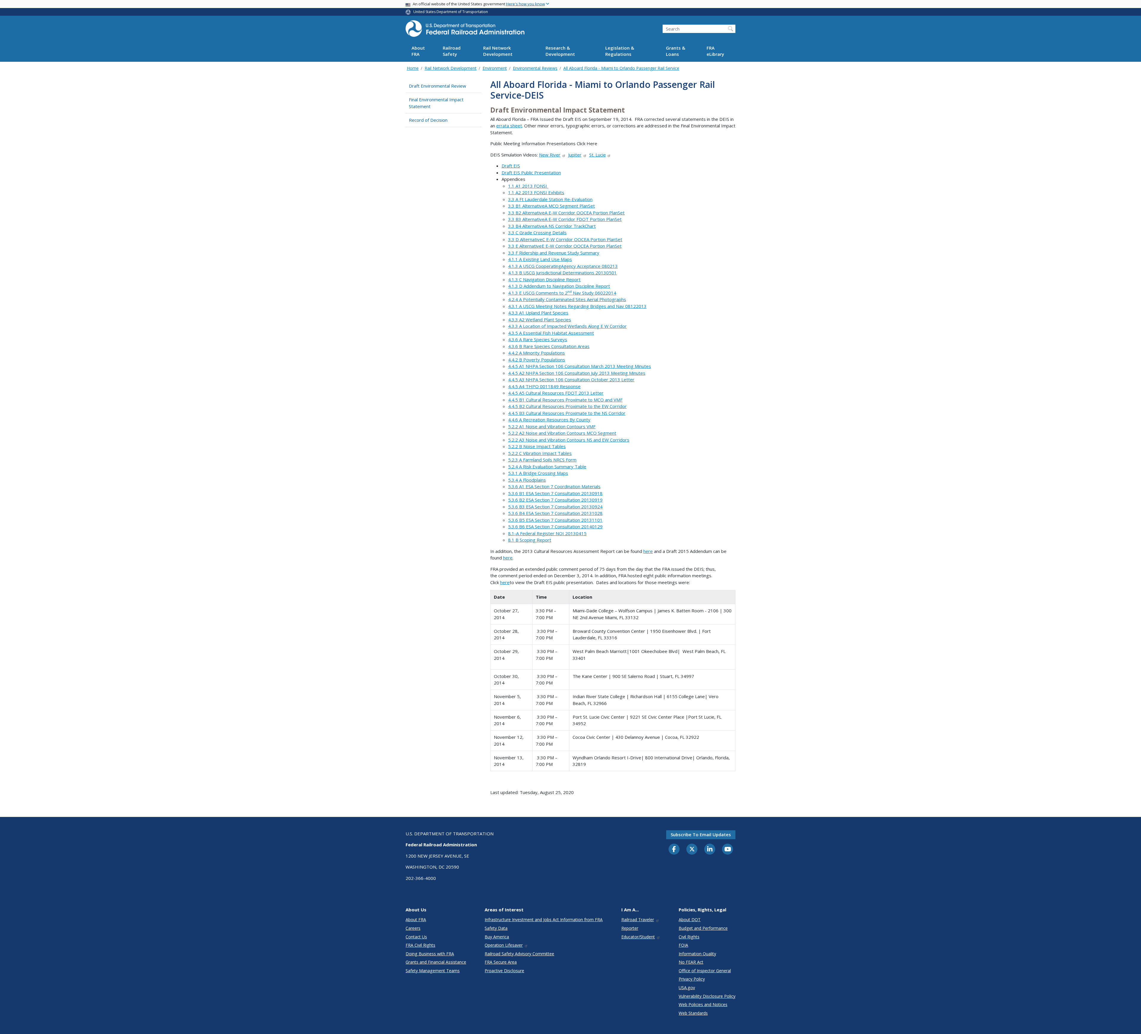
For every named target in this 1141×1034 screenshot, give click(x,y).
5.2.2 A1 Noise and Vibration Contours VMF (551, 426)
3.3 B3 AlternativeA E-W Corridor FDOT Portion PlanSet (565, 219)
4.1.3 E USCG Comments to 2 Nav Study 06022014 (562, 293)
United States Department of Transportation (450, 11)
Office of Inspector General (705, 970)
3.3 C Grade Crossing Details (537, 232)
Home (413, 68)
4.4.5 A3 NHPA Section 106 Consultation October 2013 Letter (571, 379)
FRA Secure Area (501, 962)
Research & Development (560, 51)
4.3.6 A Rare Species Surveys (537, 339)
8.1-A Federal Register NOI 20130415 (547, 533)
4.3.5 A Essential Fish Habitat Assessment (551, 333)
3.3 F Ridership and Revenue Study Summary (553, 253)
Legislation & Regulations (619, 51)
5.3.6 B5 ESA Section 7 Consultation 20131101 (555, 520)
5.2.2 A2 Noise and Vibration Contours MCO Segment (562, 433)
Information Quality (697, 953)
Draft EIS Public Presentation (531, 173)
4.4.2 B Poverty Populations (536, 360)
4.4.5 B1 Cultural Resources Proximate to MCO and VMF (565, 400)
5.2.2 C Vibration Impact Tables (540, 453)
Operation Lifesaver (504, 945)
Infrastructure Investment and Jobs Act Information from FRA (544, 919)
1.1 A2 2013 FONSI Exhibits (536, 192)
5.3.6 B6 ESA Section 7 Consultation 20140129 (555, 526)
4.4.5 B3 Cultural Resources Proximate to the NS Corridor (566, 413)
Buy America (497, 937)
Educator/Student (638, 937)
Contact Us (416, 937)
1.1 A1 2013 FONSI (528, 186)
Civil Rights (689, 937)
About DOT (690, 919)
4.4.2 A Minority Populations (536, 353)
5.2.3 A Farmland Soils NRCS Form (542, 460)
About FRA (418, 51)
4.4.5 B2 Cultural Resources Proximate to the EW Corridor (567, 406)
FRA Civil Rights (420, 945)
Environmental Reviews (535, 68)
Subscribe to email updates (701, 834)
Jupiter (574, 155)
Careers (413, 928)
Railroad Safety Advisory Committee (519, 953)
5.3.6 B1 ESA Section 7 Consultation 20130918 (555, 493)
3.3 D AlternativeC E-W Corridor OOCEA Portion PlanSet (565, 239)
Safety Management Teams (433, 970)
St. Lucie (597, 155)
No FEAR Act (691, 962)
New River (549, 155)
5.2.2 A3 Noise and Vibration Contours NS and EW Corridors (568, 440)
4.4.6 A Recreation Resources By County (549, 420)
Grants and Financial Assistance (436, 962)
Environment (495, 68)
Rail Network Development (498, 51)
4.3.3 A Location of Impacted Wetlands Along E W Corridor (567, 326)
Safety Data (496, 928)
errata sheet (509, 126)
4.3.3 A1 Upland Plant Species (538, 313)
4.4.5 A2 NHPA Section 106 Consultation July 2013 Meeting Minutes (576, 373)
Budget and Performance (703, 928)
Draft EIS (511, 166)
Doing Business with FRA (430, 953)
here (648, 551)
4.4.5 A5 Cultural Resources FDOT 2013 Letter (555, 393)
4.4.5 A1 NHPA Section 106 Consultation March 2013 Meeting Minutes (579, 366)
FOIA (683, 945)
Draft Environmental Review (437, 86)
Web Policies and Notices (703, 1004)
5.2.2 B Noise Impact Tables (537, 446)
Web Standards (693, 1013)
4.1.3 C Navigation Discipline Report (544, 279)
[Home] (465, 30)
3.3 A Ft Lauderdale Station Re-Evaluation (550, 199)
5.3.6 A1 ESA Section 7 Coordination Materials (554, 486)
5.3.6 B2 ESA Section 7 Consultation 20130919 (555, 500)
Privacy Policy (692, 979)
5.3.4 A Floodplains (527, 480)
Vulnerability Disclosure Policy (707, 996)
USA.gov (687, 987)
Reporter (629, 928)
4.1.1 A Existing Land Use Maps (540, 259)
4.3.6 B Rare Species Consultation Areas (549, 346)
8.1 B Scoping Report (529, 540)
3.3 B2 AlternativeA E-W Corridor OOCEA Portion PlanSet (566, 213)
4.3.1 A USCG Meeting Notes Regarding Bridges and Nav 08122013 (577, 306)
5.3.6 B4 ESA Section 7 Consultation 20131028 (555, 513)
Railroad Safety (452, 51)
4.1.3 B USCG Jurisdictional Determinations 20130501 (562, 273)
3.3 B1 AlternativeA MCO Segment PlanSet (551, 206)
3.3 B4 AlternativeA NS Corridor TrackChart (552, 226)
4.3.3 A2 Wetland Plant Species (539, 319)
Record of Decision (428, 120)
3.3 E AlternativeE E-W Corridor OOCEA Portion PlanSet (565, 246)
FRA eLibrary (715, 51)
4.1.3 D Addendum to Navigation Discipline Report (559, 286)
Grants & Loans (675, 51)
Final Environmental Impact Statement (436, 103)
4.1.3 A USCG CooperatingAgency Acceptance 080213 (563, 266)
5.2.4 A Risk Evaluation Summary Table (547, 466)
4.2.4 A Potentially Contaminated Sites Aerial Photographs (567, 299)
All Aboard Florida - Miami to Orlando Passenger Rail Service (621, 68)
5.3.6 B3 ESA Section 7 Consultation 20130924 (555, 507)
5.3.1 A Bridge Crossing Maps (538, 473)
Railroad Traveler (637, 919)
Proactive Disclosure (504, 970)
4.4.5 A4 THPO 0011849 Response (544, 386)
